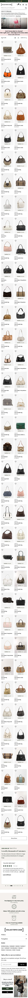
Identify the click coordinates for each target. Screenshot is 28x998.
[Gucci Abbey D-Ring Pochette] (7, 645)
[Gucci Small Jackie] (7, 358)
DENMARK (12, 946)
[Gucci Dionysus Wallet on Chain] (20, 424)
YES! (7, 988)
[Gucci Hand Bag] (7, 93)
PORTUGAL (8, 950)
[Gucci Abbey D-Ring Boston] (20, 291)
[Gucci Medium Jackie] (7, 71)
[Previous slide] (6, 886)
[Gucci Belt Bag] (7, 601)
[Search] (26, 8)
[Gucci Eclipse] (20, 468)
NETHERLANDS (14, 948)
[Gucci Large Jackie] (7, 380)
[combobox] (14, 8)
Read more (18, 16)
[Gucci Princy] (7, 225)
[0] (17, 4)
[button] (7, 885)
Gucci (2, 57)
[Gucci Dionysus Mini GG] (7, 48)
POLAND (18, 950)
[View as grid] (15, 38)
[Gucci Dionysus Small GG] (7, 799)
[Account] (20, 4)
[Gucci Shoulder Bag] (20, 93)
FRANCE (3, 950)
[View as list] (18, 38)
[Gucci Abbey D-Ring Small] (7, 115)
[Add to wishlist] (2, 42)
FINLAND (20, 948)
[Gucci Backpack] (7, 446)
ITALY (2, 948)
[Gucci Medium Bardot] (20, 71)
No (7, 992)
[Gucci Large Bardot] (7, 468)
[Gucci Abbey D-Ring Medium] (20, 269)
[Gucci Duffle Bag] (20, 645)
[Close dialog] (26, 976)
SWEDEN (17, 946)
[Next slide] (22, 886)
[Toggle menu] (26, 4)
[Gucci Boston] (7, 269)
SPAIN (13, 950)
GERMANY (7, 948)
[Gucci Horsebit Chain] (20, 247)
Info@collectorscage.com (7, 973)
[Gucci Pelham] (20, 48)
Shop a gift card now (14, 34)
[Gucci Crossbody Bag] (7, 556)
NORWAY (23, 946)
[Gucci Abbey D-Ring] (7, 578)
